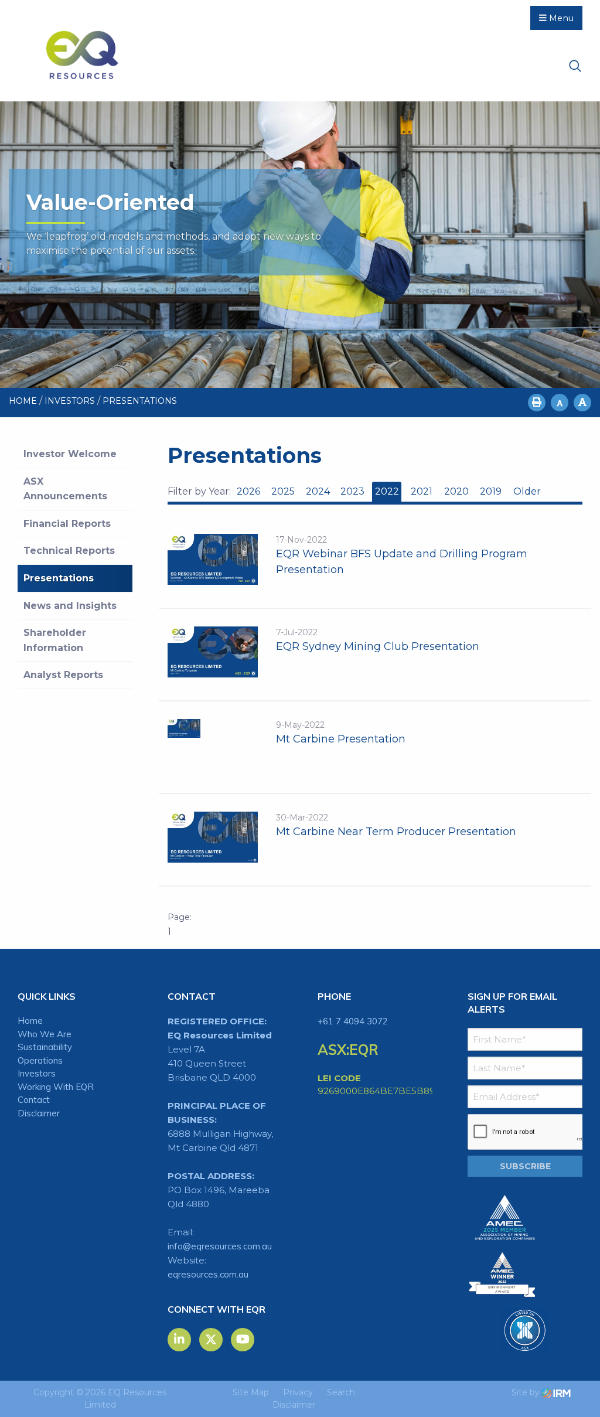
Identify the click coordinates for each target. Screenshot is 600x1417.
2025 (283, 491)
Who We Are (44, 1034)
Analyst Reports (63, 674)
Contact (34, 1099)
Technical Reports (69, 550)
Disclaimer (39, 1113)
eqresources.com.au (208, 1274)
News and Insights (70, 605)
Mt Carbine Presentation (340, 739)
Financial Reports (67, 523)
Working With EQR (56, 1086)
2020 (456, 491)
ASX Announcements (65, 489)
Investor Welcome (70, 453)
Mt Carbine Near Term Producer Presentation (396, 831)
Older (526, 491)
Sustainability (45, 1046)
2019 (491, 491)
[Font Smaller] (559, 402)
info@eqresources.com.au (220, 1246)
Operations (40, 1060)
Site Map (251, 1392)
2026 (248, 491)
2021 (421, 491)
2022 (387, 491)
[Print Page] (537, 402)
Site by (527, 1392)
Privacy (298, 1392)
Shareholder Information (54, 640)
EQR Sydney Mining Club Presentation (377, 646)
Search (341, 1392)
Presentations (58, 578)
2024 (318, 491)
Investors (37, 1073)
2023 (352, 491)
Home (30, 1020)
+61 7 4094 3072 (353, 1021)
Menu (560, 18)
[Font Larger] (582, 402)
